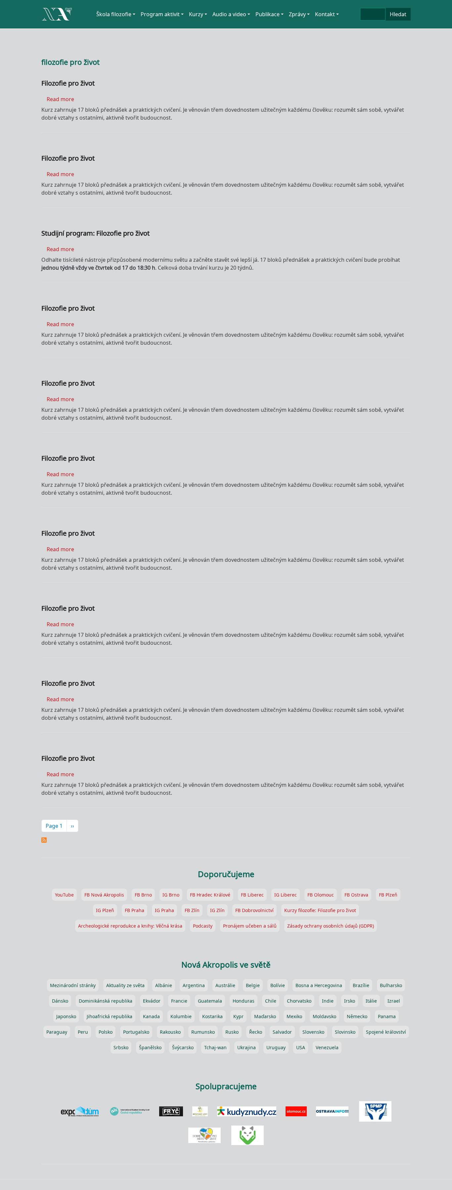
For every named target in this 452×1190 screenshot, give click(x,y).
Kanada (151, 1016)
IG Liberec (285, 895)
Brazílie (361, 985)
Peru (83, 1032)
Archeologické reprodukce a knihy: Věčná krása (130, 926)
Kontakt (325, 14)
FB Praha (134, 910)
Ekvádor (151, 1001)
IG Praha (164, 910)
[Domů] (56, 10)
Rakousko (170, 1032)
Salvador (282, 1032)
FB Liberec (252, 895)
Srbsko (120, 1047)
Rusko (232, 1032)
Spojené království (386, 1032)
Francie (179, 1001)
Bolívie (277, 985)
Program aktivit (160, 14)
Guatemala (210, 1001)
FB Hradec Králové (210, 895)
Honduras (243, 1001)
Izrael (393, 1001)
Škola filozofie (113, 14)
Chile (270, 1001)
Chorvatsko (299, 1001)
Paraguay (56, 1032)
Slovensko (313, 1032)
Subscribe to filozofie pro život (44, 840)
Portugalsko (136, 1032)
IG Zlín (217, 910)
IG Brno (170, 895)
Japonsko (66, 1016)
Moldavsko (324, 1016)
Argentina (194, 985)
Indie (328, 1001)
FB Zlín (192, 910)
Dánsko (60, 1001)
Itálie (371, 1001)
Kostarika (212, 1016)
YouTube (64, 895)
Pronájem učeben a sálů (250, 926)
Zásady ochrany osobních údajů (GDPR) (330, 926)
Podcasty (202, 926)
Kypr (238, 1016)
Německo (357, 1016)
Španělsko (150, 1047)
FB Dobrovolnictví (254, 910)
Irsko (349, 1001)
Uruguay (276, 1047)
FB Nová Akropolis (104, 895)
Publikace (267, 14)
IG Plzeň (105, 910)
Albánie (163, 985)
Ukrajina (246, 1047)
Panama (387, 1016)
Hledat (398, 14)
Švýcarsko (183, 1047)
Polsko (106, 1032)
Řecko (255, 1032)
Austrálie (225, 985)
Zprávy (297, 14)
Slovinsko (345, 1032)
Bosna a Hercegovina (318, 985)
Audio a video (229, 14)
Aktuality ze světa (125, 985)
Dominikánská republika (105, 1001)
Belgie (253, 985)
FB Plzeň (388, 895)
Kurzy (196, 14)
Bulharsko (391, 985)
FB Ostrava (356, 895)
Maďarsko (265, 1016)
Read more (60, 99)
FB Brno (143, 895)
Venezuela (327, 1047)
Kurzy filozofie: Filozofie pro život (320, 910)
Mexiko (294, 1016)
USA (300, 1047)
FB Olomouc (320, 895)
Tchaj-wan (215, 1047)
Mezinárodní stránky (73, 985)
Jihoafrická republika (109, 1016)
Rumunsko (203, 1032)
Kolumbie (181, 1016)
